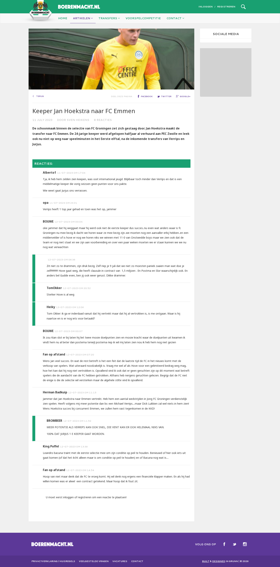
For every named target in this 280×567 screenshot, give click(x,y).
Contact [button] (174, 18)
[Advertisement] (225, 72)
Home (62, 18)
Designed (218, 561)
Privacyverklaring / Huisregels (53, 561)
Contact (137, 561)
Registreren (226, 6)
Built (205, 561)
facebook (147, 96)
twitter (166, 96)
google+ (185, 96)
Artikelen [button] (82, 18)
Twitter (234, 544)
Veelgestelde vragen (94, 561)
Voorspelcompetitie (143, 18)
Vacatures (119, 561)
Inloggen (205, 6)
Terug (40, 96)
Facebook (224, 544)
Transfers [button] (108, 18)
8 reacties (103, 120)
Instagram (245, 544)
